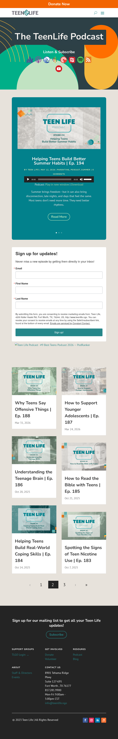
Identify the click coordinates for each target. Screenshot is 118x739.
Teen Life (33, 169)
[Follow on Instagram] (91, 720)
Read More (59, 217)
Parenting (63, 169)
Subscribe (56, 635)
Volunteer (50, 659)
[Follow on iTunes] (103, 720)
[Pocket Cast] (63, 62)
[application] (59, 179)
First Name (22, 283)
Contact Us (53, 667)
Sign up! (58, 332)
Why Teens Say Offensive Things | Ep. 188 (33, 409)
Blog (76, 659)
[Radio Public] (71, 62)
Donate (49, 654)
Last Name (22, 298)
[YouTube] (59, 69)
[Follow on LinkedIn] (97, 720)
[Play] (28, 179)
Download (77, 184)
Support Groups (23, 649)
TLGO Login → (20, 654)
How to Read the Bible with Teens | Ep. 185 (82, 485)
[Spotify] (80, 62)
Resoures (79, 649)
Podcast (75, 169)
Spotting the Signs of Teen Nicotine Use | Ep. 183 (83, 554)
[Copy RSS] (88, 62)
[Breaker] (46, 62)
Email (19, 268)
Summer (85, 169)
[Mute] (81, 179)
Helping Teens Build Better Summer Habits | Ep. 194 (59, 161)
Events (16, 677)
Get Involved (54, 649)
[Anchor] (30, 62)
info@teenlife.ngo (56, 703)
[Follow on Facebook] (85, 720)
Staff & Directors (22, 673)
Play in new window (57, 184)
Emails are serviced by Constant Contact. (70, 323)
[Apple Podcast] (38, 62)
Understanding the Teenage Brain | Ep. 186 (34, 478)
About (16, 667)
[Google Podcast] (55, 62)
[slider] (88, 179)
